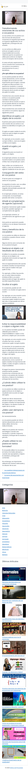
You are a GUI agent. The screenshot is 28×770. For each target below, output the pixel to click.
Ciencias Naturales (8, 513)
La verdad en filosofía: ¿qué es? (13, 707)
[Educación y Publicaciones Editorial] (4, 6)
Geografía (5, 526)
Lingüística (5, 542)
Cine (3, 516)
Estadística (6, 521)
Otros (4, 552)
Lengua (4, 536)
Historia (4, 534)
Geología (5, 529)
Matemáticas (6, 547)
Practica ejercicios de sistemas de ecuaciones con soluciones (14, 689)
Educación (5, 518)
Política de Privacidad (16, 768)
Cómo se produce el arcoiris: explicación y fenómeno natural (13, 724)
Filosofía (5, 523)
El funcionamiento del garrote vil (13, 656)
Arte (3, 508)
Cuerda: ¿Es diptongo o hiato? (12, 672)
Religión (4, 555)
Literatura (5, 544)
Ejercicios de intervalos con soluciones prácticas (11, 583)
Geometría (6, 531)
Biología (5, 510)
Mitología (5, 549)
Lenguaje (5, 539)
